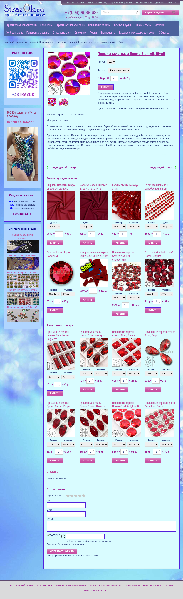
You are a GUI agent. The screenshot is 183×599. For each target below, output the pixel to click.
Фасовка (102, 70)
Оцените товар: (55, 496)
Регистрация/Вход (152, 585)
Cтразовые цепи (62, 32)
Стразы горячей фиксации (70, 25)
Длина (53, 222)
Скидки (81, 2)
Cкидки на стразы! (22, 195)
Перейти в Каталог (20, 122)
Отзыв (50, 519)
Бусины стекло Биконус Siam (125, 187)
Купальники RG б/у (97, 2)
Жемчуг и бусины (122, 25)
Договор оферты (132, 585)
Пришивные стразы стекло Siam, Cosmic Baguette (58, 335)
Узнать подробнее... (22, 214)
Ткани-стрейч (143, 25)
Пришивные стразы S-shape (22, 290)
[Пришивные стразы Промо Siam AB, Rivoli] (69, 73)
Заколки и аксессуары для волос (137, 32)
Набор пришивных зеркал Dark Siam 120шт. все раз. (94, 254)
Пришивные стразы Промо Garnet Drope (58, 404)
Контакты (173, 2)
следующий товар (162, 166)
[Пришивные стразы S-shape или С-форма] (23, 304)
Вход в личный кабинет (22, 585)
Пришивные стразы (99, 25)
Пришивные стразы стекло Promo (57, 42)
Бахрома (159, 25)
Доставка (160, 2)
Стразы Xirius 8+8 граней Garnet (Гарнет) (159, 254)
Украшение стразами (121, 2)
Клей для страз (14, 32)
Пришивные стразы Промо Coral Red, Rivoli (125, 404)
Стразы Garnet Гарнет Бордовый (59, 254)
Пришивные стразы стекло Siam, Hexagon (92, 333)
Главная (8, 42)
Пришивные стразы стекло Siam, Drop (160, 333)
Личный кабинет (143, 2)
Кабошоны (46, 25)
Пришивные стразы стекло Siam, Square (123, 333)
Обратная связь (44, 585)
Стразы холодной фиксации (21, 25)
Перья (93, 32)
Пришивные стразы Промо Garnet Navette (92, 404)
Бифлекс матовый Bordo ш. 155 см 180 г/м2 (93, 187)
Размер (101, 62)
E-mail (50, 510)
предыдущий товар (61, 166)
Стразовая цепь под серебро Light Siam (156, 187)
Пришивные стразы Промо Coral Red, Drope (160, 404)
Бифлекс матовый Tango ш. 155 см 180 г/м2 (61, 187)
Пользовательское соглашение (70, 585)
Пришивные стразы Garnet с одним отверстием (123, 255)
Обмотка (164, 32)
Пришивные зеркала (37, 32)
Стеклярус (80, 32)
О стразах (69, 2)
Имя (49, 501)
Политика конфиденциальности (105, 585)
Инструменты (107, 32)
